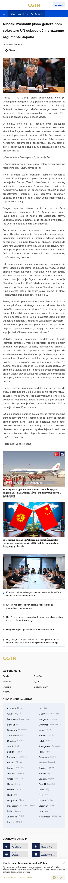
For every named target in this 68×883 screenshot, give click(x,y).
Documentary (41, 686)
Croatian (15, 740)
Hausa (13, 783)
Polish (45, 740)
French (15, 767)
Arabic (14, 713)
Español (38, 676)
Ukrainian (49, 805)
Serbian (46, 767)
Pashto (45, 751)
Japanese (16, 816)
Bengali (13, 724)
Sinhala (46, 773)
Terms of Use (26, 877)
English (6, 676)
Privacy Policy (9, 877)
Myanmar (50, 724)
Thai (43, 794)
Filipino (14, 762)
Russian (47, 762)
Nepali (45, 729)
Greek (15, 778)
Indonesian (21, 805)
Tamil (44, 789)
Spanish (47, 778)
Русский (7, 686)
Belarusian (18, 719)
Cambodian (15, 735)
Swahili (47, 783)
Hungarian (16, 800)
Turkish (46, 800)
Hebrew (14, 789)
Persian (46, 735)
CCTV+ (6, 692)
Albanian (14, 708)
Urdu (43, 811)
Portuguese (49, 746)
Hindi (12, 794)
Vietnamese (50, 816)
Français (7, 681)
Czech (13, 746)
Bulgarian (17, 729)
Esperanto (17, 756)
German (15, 773)
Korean (14, 821)
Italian (14, 811)
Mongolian (48, 719)
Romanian (48, 756)
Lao (43, 708)
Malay (49, 713)
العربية (37, 681)
